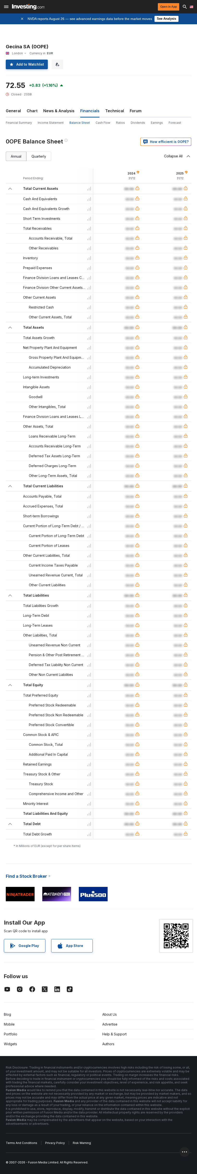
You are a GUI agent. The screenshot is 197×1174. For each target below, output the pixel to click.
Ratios (120, 122)
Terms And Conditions (21, 1143)
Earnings (157, 122)
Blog (7, 1014)
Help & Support (114, 1034)
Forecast (175, 122)
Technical (114, 110)
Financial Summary (19, 122)
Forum (136, 110)
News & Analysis (58, 110)
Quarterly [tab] (38, 156)
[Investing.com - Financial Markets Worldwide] (28, 7)
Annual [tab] (16, 156)
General (13, 110)
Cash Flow (103, 122)
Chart (32, 110)
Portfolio (10, 1034)
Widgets (10, 1044)
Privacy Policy (55, 1143)
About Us (109, 1014)
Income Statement (51, 122)
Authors (108, 1044)
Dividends (138, 122)
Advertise (109, 1024)
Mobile (9, 1024)
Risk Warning (82, 1143)
